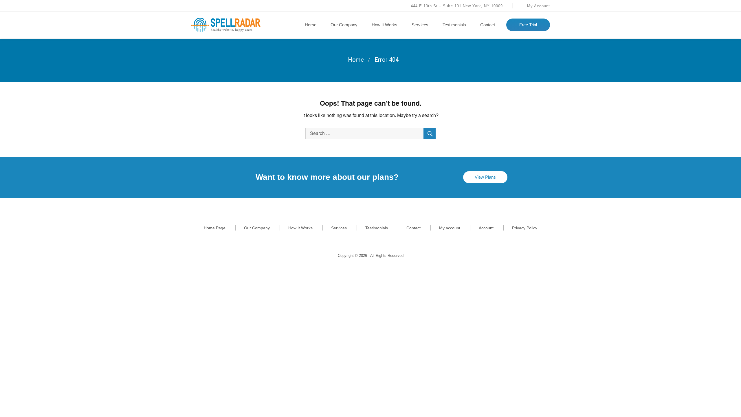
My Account (538, 6)
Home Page (214, 228)
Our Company (344, 24)
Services (420, 24)
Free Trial (528, 24)
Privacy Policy (524, 228)
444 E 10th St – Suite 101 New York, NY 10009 (456, 6)
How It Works (384, 24)
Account (486, 228)
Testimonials (454, 24)
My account (449, 228)
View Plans (485, 177)
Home (310, 24)
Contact (487, 24)
